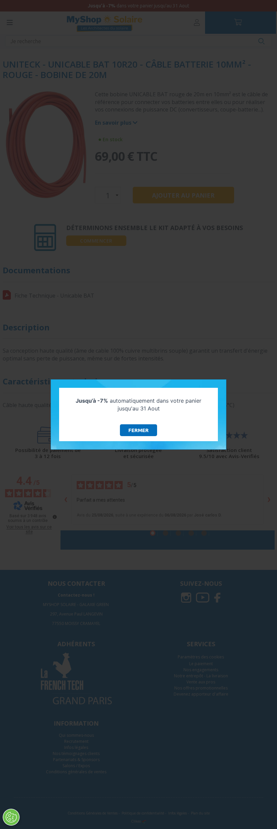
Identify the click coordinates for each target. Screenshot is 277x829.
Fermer (138, 430)
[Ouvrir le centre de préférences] (11, 817)
